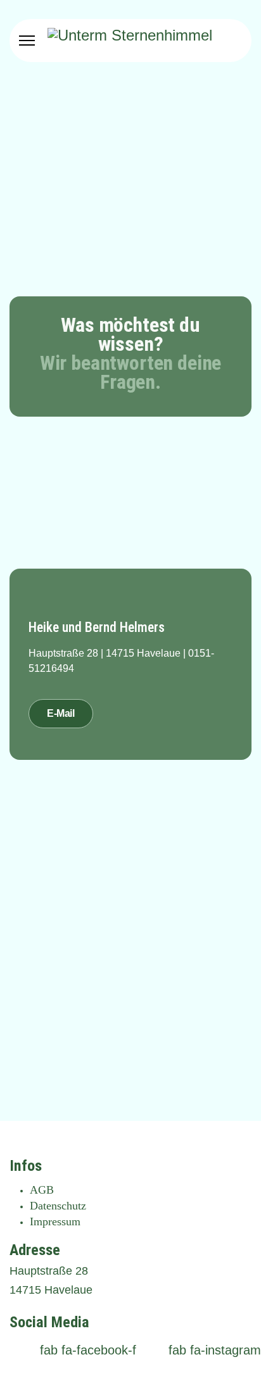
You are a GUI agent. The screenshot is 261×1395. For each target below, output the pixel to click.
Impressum (55, 1221)
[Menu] (27, 40)
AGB (42, 1190)
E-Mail (61, 713)
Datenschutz (58, 1205)
